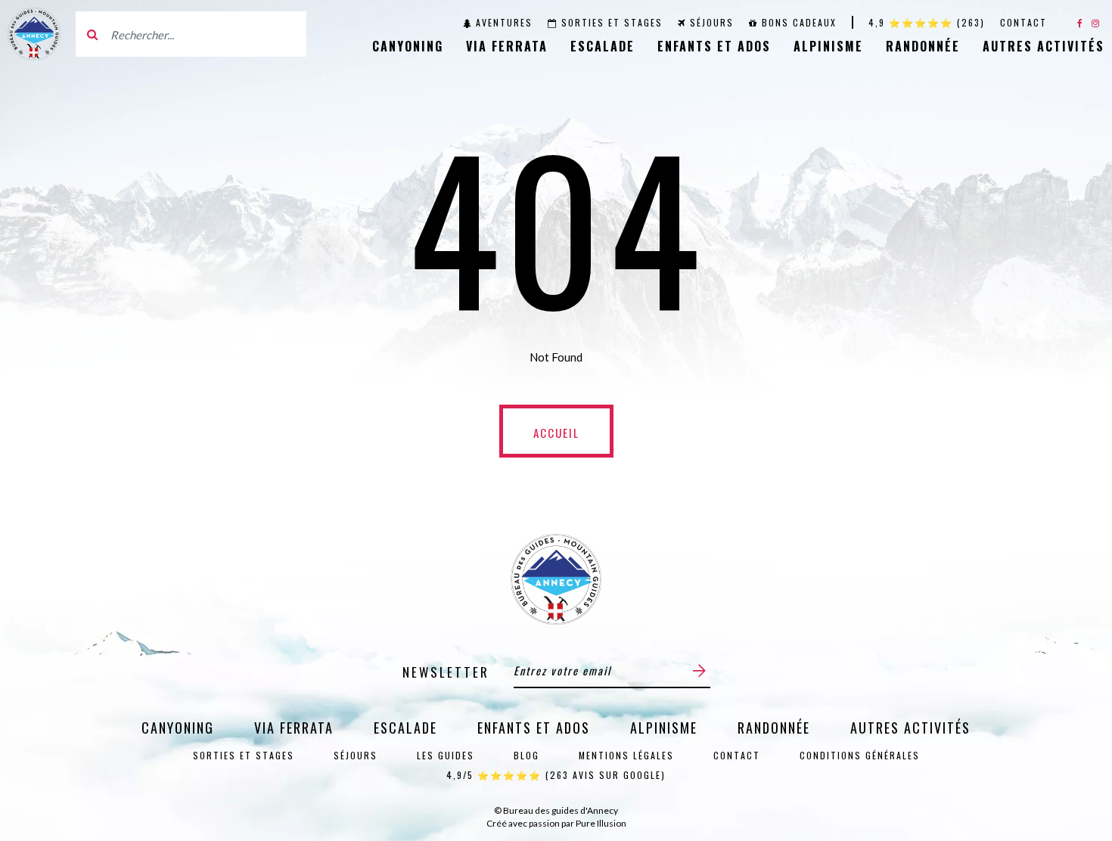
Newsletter (445, 672)
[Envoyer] (699, 670)
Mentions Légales (626, 755)
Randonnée (923, 46)
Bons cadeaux (799, 22)
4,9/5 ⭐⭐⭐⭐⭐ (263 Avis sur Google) (556, 774)
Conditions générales (860, 755)
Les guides (445, 755)
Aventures (504, 22)
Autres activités (1043, 46)
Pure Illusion (601, 823)
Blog (526, 755)
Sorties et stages (612, 22)
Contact (1023, 22)
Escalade (602, 46)
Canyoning (407, 46)
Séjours (712, 22)
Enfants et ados (714, 46)
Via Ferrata (507, 46)
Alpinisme (828, 46)
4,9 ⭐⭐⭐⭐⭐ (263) (926, 22)
